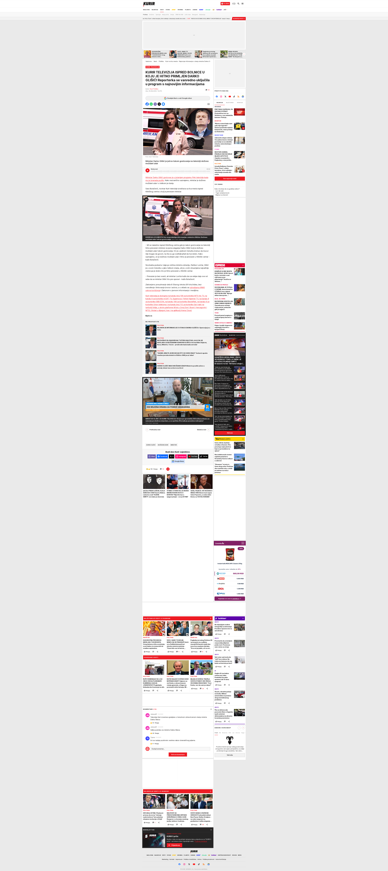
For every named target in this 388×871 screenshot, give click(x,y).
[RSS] (238, 96)
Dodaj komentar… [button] (158, 749)
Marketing (165, 859)
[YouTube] (230, 96)
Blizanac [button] (224, 732)
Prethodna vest (155, 430)
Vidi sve (230, 433)
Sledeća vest (201, 430)
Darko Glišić (151, 445)
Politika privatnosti (208, 859)
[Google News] (243, 96)
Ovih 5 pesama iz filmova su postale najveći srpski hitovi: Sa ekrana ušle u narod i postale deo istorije (204, 18)
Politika (161, 61)
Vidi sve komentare (178, 754)
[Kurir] (149, 3)
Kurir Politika (154, 89)
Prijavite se (176, 845)
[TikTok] (234, 96)
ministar (174, 445)
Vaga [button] (242, 732)
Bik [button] (220, 732)
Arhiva (199, 859)
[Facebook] (217, 96)
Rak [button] (230, 732)
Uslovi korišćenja (221, 859)
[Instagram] (221, 96)
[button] (207, 90)
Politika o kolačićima (190, 859)
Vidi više (230, 755)
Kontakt (172, 859)
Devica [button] (238, 732)
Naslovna (148, 61)
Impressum (179, 859)
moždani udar (163, 445)
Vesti (155, 61)
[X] (225, 96)
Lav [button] (233, 732)
